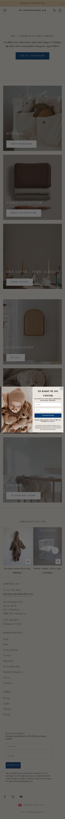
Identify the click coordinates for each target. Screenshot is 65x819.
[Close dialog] (61, 388)
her (54, 421)
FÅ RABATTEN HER (48, 415)
